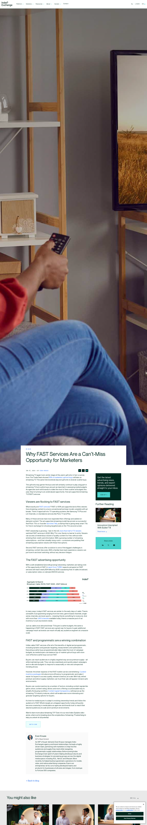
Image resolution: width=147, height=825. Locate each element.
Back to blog (33, 781)
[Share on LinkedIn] (79, 470)
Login (137, 4)
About (48, 4)
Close (129, 813)
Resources (39, 4)
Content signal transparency (59, 691)
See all (133, 798)
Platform (19, 4)
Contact (65, 4)
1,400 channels (43, 618)
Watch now (33, 724)
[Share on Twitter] (83, 470)
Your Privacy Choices (129, 818)
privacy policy (119, 810)
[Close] (143, 804)
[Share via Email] (86, 470)
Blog (29, 449)
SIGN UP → (103, 494)
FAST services (44, 507)
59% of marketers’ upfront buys (61, 477)
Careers (56, 4)
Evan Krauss (44, 470)
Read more (101, 531)
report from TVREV (55, 567)
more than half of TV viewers (70, 531)
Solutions (29, 4)
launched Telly (52, 524)
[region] (130, 813)
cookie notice (129, 810)
